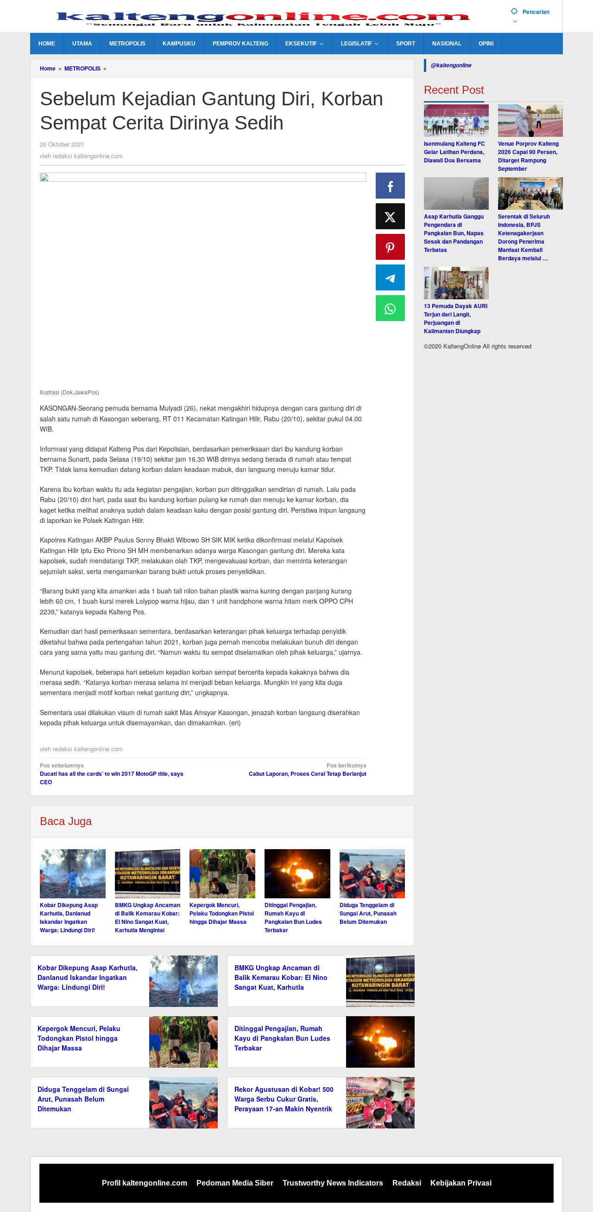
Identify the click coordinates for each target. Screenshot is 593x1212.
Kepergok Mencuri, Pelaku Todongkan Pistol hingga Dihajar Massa (221, 913)
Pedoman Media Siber (234, 1183)
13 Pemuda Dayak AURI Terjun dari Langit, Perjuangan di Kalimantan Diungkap (455, 318)
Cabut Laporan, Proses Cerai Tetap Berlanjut (307, 769)
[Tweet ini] (390, 216)
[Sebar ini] (390, 186)
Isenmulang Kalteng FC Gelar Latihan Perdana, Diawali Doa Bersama (454, 151)
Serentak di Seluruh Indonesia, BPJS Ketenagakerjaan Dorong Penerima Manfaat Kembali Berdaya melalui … (524, 237)
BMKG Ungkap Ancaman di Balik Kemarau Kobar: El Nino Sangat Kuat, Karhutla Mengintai (147, 917)
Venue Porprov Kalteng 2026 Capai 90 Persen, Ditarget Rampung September (528, 156)
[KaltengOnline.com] (267, 17)
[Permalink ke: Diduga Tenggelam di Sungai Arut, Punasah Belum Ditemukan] (372, 873)
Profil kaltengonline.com (144, 1183)
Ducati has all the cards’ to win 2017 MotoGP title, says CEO (111, 773)
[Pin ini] (390, 247)
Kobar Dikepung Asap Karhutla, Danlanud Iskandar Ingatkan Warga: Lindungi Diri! (69, 917)
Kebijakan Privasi (461, 1183)
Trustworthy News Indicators (333, 1183)
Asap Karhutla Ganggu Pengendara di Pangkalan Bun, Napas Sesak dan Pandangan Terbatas (454, 233)
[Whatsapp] (390, 308)
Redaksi (406, 1183)
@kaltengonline (451, 65)
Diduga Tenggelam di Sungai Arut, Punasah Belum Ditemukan (368, 913)
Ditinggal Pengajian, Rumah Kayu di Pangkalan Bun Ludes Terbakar (293, 917)
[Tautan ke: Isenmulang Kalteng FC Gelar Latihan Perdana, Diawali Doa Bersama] (456, 120)
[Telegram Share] (390, 277)
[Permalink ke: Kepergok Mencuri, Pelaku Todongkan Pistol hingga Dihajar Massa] (222, 873)
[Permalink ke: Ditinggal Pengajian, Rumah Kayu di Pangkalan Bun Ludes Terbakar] (297, 873)
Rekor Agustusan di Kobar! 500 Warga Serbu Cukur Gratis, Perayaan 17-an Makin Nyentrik (284, 1098)
